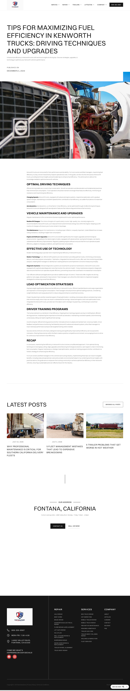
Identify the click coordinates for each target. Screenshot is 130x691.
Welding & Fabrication (89, 638)
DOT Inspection (86, 617)
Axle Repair (58, 614)
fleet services (86, 641)
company (110, 609)
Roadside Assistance (88, 628)
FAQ (105, 628)
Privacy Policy (31, 685)
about (106, 614)
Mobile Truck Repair (88, 623)
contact (107, 623)
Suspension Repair (60, 640)
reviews (107, 625)
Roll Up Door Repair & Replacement (62, 636)
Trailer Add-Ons (87, 631)
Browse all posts (113, 404)
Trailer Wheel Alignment (63, 647)
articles (107, 617)
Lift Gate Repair (60, 630)
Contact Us (58, 526)
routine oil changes (33, 226)
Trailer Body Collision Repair (89, 634)
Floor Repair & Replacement (64, 627)
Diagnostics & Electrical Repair (63, 623)
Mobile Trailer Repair (88, 620)
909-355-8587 (116, 5)
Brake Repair (58, 620)
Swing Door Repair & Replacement (61, 643)
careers (107, 620)
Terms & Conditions (43, 685)
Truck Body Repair (60, 650)
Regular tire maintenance (46, 230)
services (86, 609)
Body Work (58, 617)
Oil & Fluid (58, 633)
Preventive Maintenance (90, 625)
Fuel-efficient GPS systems (48, 257)
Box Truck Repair (87, 614)
